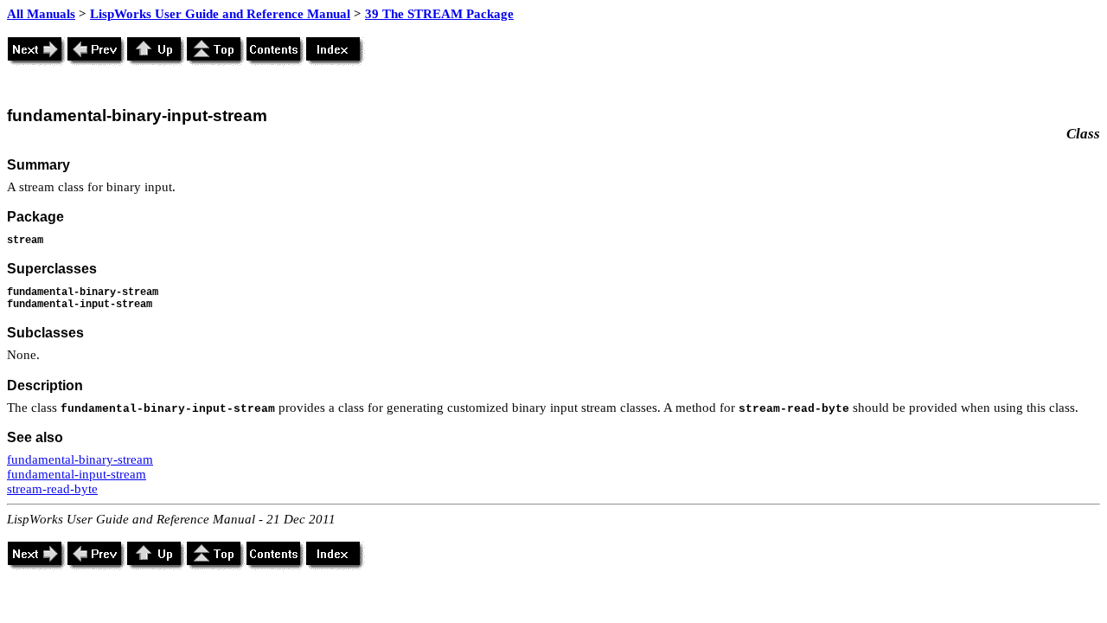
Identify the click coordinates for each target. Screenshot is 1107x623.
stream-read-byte (52, 489)
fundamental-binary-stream (80, 459)
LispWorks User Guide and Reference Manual (220, 14)
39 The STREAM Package (439, 14)
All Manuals (41, 14)
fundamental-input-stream (76, 474)
